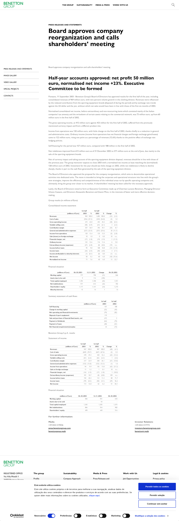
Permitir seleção (157, 495)
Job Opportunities (131, 478)
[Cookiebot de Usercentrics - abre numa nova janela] (17, 516)
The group (39, 473)
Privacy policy (159, 478)
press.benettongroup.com (59, 428)
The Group (68, 5)
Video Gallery (10, 82)
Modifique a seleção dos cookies (150, 516)
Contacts (8, 95)
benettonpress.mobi (57, 431)
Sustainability (84, 5)
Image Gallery (10, 75)
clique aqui (94, 495)
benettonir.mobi (142, 431)
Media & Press (103, 5)
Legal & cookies (160, 473)
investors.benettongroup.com (147, 428)
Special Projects (11, 88)
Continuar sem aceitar (157, 504)
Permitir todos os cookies (157, 486)
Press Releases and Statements (18, 68)
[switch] (77, 516)
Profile (36, 478)
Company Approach (71, 478)
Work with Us (120, 5)
